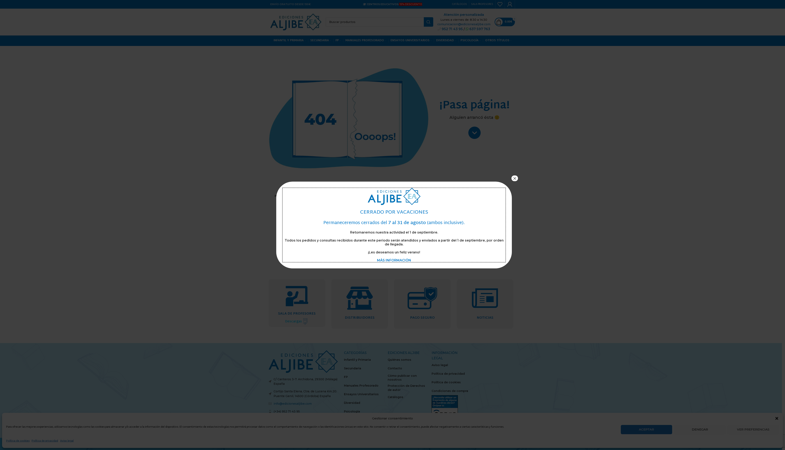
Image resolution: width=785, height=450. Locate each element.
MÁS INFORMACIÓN (394, 260)
